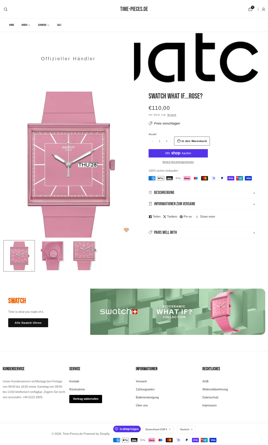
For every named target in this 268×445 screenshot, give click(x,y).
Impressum (209, 405)
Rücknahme (77, 389)
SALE (59, 25)
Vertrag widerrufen (85, 398)
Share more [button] (207, 216)
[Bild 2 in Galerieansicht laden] (51, 255)
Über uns (142, 405)
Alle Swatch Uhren (28, 322)
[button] (24, 25)
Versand (171, 115)
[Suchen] (6, 9)
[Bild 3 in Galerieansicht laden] (84, 255)
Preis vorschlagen (167, 123)
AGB (205, 381)
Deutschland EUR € (156, 429)
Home (11, 25)
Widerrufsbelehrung (215, 389)
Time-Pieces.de (73, 433)
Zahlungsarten (145, 389)
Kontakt (74, 381)
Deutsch (185, 429)
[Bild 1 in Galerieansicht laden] (19, 255)
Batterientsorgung (147, 397)
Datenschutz (210, 397)
